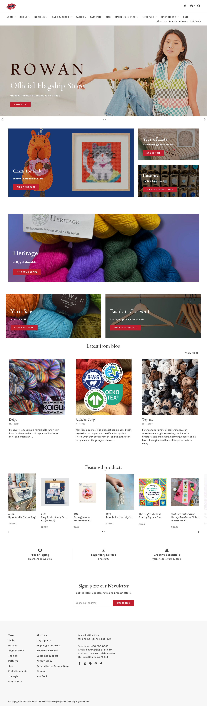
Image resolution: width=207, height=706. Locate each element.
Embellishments (125, 17)
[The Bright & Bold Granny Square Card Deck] (153, 492)
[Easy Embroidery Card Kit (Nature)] (55, 492)
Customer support (47, 655)
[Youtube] (96, 663)
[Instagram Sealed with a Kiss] (85, 663)
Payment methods (47, 650)
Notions (39, 17)
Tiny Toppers (44, 640)
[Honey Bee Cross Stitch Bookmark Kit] (185, 492)
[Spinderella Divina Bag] (22, 492)
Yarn (10, 17)
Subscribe (123, 603)
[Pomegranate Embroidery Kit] (87, 492)
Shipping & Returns (48, 645)
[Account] (185, 6)
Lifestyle (148, 17)
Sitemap (41, 671)
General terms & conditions (53, 666)
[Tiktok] (101, 663)
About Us (162, 21)
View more (192, 353)
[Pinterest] (90, 663)
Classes (183, 21)
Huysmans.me (82, 701)
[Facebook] (79, 663)
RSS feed (42, 676)
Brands (173, 21)
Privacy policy (44, 660)
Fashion (81, 17)
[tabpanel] (103, 71)
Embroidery (168, 17)
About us (42, 635)
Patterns (96, 17)
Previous (2, 119)
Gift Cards (195, 21)
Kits (108, 17)
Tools (23, 17)
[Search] (199, 6)
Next (204, 119)
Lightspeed (59, 701)
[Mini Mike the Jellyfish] (120, 492)
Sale (186, 17)
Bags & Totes (60, 17)
